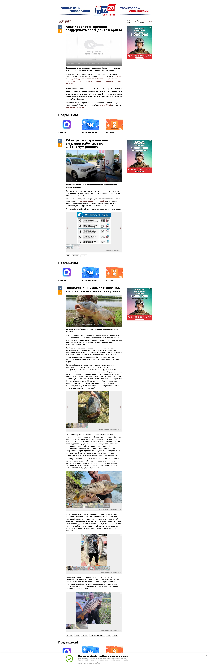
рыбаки (85, 635)
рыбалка (69, 635)
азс (68, 255)
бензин (84, 255)
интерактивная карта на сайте (93, 201)
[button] (120, 228)
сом (109, 635)
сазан (115, 635)
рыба (77, 635)
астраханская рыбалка (97, 635)
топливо (75, 255)
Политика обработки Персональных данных (103, 656)
